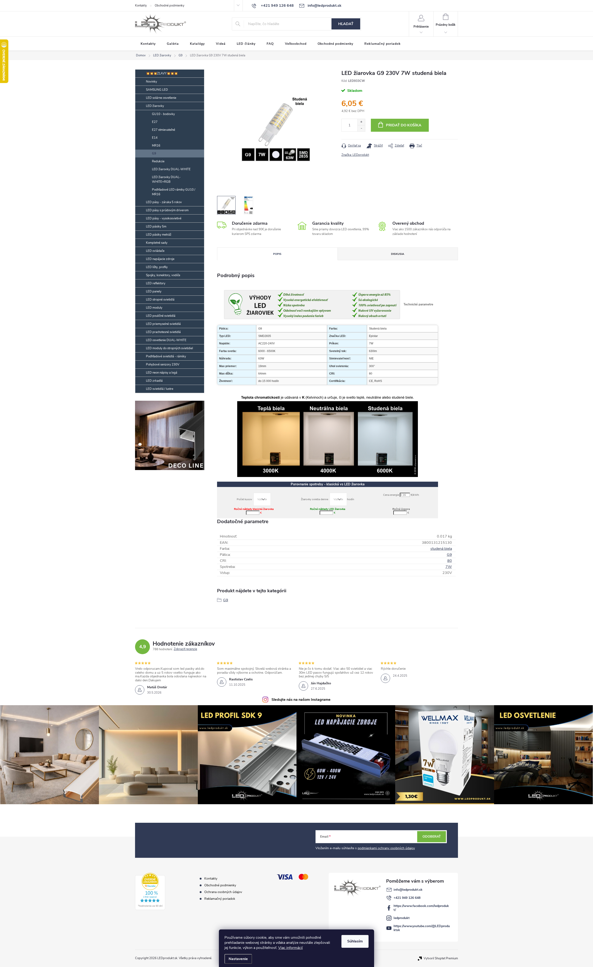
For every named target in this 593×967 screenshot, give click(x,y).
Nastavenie (238, 958)
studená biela (441, 548)
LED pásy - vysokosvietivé (163, 218)
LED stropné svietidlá (160, 300)
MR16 (156, 146)
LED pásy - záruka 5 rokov (164, 202)
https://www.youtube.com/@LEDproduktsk (422, 928)
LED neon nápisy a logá (161, 373)
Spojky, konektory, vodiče (163, 275)
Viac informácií (290, 947)
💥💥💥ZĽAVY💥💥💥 (162, 73)
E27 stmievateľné (163, 130)
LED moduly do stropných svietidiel (169, 348)
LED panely (153, 291)
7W (448, 566)
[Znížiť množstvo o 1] (361, 128)
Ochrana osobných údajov (223, 892)
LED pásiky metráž (158, 235)
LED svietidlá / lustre (159, 389)
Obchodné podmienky (169, 5)
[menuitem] (148, 44)
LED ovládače (155, 251)
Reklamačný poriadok (219, 899)
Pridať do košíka (403, 125)
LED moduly (154, 308)
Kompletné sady (156, 243)
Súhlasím (355, 941)
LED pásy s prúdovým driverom (167, 210)
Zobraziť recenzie (185, 649)
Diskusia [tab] (397, 254)
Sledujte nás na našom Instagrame (301, 699)
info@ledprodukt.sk (408, 889)
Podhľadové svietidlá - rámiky (166, 356)
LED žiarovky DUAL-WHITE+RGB (166, 179)
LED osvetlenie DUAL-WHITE (166, 340)
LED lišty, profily (157, 267)
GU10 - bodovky (163, 114)
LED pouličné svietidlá (160, 316)
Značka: (355, 155)
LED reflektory (155, 283)
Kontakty (141, 5)
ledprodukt (402, 918)
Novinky (151, 82)
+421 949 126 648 (407, 898)
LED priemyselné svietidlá (163, 324)
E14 (155, 138)
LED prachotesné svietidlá (163, 332)
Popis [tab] (277, 254)
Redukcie (158, 161)
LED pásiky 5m (156, 226)
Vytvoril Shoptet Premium (441, 958)
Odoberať (432, 836)
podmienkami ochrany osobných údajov (386, 848)
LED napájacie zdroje (160, 259)
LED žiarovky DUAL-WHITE (171, 169)
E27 (155, 122)
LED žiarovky (155, 106)
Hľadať (345, 23)
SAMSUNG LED (157, 90)
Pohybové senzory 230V (162, 364)
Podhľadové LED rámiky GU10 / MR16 (173, 192)
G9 (154, 153)
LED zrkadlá (154, 381)
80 (449, 560)
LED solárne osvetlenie (161, 98)
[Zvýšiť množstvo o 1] (361, 122)
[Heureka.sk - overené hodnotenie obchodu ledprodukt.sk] (150, 891)
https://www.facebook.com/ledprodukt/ (421, 908)
